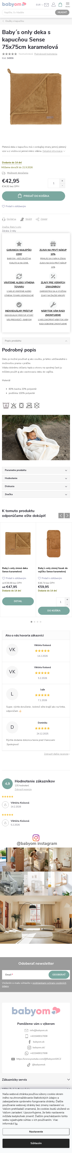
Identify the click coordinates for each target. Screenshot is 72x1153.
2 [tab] (34, 622)
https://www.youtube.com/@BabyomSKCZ (38, 1059)
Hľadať (62, 12)
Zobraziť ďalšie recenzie (56, 754)
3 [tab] (37, 622)
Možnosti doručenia (17, 173)
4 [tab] (40, 622)
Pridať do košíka (36, 196)
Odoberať (59, 974)
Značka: (11, 227)
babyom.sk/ (39, 1047)
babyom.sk (39, 1041)
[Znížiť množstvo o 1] (62, 185)
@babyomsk (38, 1064)
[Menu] (67, 4)
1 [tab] (31, 622)
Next (67, 515)
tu (16, 1123)
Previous (61, 515)
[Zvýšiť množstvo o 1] (62, 181)
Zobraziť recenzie (23, 789)
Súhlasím (36, 1143)
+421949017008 (38, 1036)
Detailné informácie (52, 151)
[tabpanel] (18, 569)
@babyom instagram (37, 844)
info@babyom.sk (39, 1030)
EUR (38, 4)
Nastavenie (36, 1132)
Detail (18, 601)
